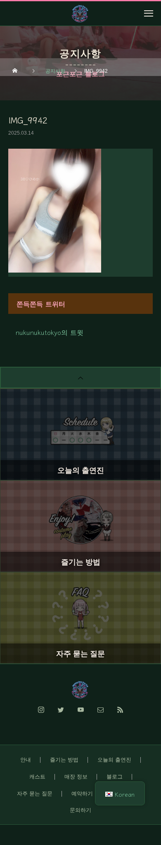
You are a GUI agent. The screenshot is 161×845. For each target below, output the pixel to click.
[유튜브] (80, 714)
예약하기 (82, 793)
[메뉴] (148, 13)
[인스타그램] (41, 714)
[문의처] (100, 714)
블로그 (115, 777)
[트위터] (61, 714)
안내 (25, 760)
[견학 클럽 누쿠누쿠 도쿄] (80, 690)
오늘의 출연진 (114, 760)
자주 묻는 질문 (34, 793)
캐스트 (37, 777)
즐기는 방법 (64, 760)
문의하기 (80, 810)
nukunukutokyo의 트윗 (49, 332)
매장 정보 (76, 777)
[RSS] (120, 714)
